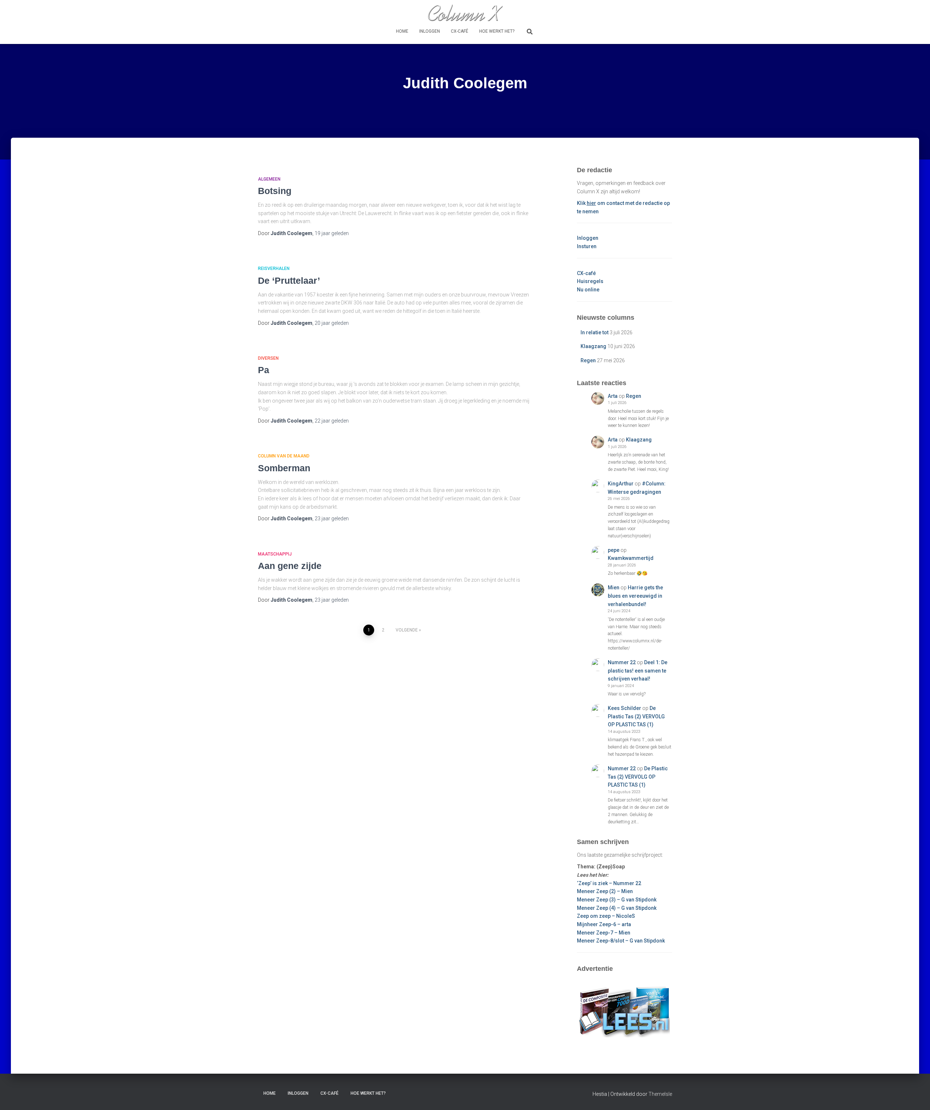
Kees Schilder (624, 708)
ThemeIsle (660, 1094)
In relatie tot (594, 332)
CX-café (459, 31)
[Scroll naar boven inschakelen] (915, 1095)
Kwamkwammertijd (631, 558)
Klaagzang (593, 346)
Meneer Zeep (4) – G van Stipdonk (616, 908)
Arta (613, 396)
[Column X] (465, 13)
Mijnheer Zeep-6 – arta (604, 924)
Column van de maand (284, 456)
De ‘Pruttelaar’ (289, 280)
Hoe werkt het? (496, 31)
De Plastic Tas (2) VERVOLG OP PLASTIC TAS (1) (636, 716)
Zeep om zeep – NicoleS (606, 916)
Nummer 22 (622, 662)
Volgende (407, 630)
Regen (588, 360)
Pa (263, 370)
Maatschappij (275, 554)
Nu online (588, 289)
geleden (332, 233)
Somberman (284, 468)
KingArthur (621, 484)
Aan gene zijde (290, 566)
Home (402, 31)
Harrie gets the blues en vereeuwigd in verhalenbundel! (635, 596)
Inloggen (429, 31)
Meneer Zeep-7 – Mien (603, 933)
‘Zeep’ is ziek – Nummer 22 (609, 883)
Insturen (587, 246)
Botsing (274, 191)
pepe (613, 550)
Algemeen (269, 179)
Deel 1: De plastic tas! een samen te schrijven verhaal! (637, 670)
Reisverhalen (274, 268)
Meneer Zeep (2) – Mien (605, 891)
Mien (613, 587)
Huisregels (590, 281)
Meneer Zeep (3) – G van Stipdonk (616, 900)
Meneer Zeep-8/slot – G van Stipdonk (621, 941)
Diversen (268, 358)
